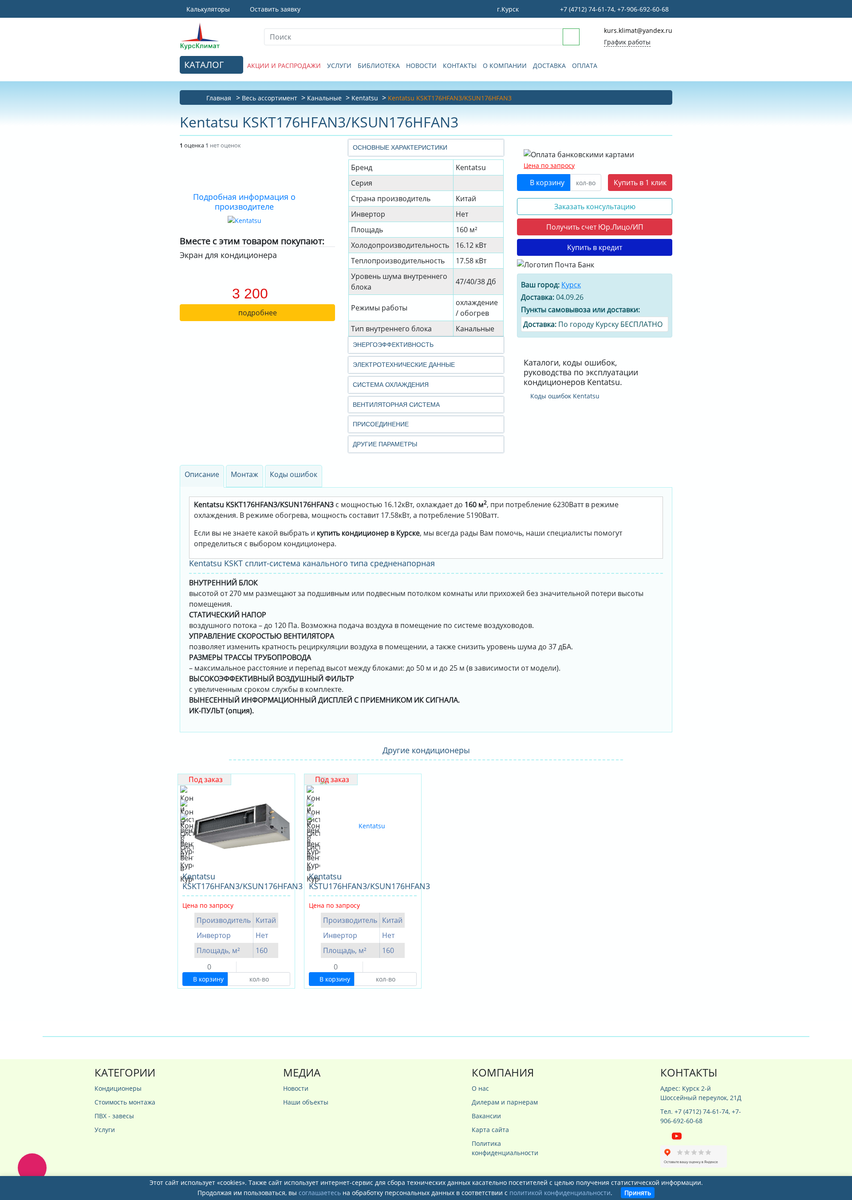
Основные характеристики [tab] (400, 147)
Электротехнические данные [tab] (404, 364)
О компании (505, 65)
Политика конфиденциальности (505, 1148)
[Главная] (215, 35)
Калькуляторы (207, 9)
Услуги (339, 65)
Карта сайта (490, 1129)
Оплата (584, 65)
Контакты (460, 65)
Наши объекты (305, 1102)
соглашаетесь (320, 1192)
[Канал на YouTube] (677, 1135)
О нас (480, 1088)
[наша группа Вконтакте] (666, 1135)
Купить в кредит (594, 247)
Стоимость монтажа (125, 1102)
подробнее (257, 313)
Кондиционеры (118, 1088)
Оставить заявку (274, 9)
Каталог (205, 65)
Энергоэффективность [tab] (393, 344)
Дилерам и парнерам (505, 1102)
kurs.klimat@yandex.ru (638, 30)
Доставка (549, 65)
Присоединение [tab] (381, 424)
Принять (637, 1192)
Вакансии (486, 1116)
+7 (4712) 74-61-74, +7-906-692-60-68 (613, 9)
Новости (421, 65)
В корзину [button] (546, 182)
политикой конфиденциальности (560, 1192)
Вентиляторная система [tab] (396, 404)
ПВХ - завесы (114, 1116)
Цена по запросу (549, 165)
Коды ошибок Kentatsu (564, 396)
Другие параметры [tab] (385, 444)
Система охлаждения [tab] (391, 384)
